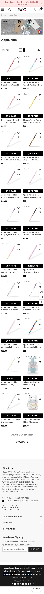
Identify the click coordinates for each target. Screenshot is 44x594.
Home (3, 15)
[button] (20, 50)
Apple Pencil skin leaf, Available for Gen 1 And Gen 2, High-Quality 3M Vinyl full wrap (10, 346)
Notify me (33, 79)
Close (42, 3)
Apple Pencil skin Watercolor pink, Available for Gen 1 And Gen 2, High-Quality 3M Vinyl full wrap (10, 271)
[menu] (2, 9)
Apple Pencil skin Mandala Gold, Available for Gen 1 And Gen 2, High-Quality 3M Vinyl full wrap (10, 383)
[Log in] (34, 9)
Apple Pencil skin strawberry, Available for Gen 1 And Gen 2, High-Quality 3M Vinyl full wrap (10, 84)
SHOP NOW (22, 4)
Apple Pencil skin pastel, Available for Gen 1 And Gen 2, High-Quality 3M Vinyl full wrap (32, 84)
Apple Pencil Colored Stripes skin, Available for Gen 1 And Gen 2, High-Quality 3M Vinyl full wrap (10, 421)
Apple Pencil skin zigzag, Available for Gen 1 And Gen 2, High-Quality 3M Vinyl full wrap (32, 346)
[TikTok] (11, 507)
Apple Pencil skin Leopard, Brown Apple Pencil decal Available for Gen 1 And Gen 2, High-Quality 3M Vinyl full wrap (32, 158)
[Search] (9, 9)
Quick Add (11, 79)
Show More (22, 442)
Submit (35, 549)
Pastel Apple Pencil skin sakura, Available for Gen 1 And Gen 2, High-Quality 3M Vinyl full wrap (11, 158)
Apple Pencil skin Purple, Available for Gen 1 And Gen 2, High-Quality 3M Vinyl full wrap (10, 196)
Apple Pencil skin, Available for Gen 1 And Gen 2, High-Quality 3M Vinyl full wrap (32, 308)
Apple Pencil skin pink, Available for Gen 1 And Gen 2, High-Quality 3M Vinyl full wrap (32, 271)
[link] (22, 27)
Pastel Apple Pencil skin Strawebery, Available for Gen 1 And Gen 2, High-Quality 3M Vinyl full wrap (10, 121)
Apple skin (13, 15)
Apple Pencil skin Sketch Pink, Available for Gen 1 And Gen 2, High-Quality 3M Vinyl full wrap (33, 233)
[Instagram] (4, 507)
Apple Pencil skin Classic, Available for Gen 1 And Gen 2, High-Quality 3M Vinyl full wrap (10, 308)
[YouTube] (17, 507)
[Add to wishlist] (18, 58)
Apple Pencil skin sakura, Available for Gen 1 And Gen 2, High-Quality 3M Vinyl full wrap (32, 196)
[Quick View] (18, 62)
